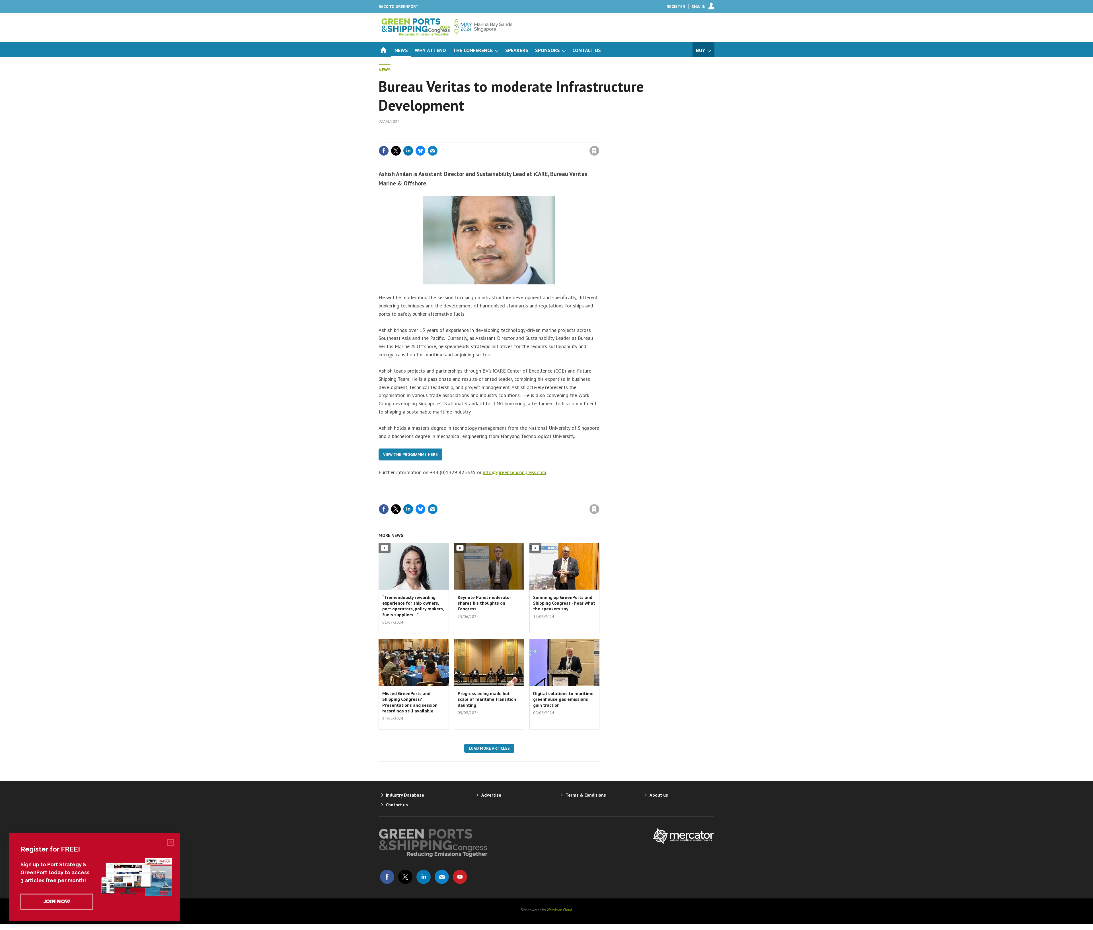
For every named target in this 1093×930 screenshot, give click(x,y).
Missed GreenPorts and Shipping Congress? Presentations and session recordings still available (409, 702)
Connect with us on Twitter (405, 876)
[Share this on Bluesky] (420, 151)
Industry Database (405, 795)
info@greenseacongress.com (514, 472)
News (385, 70)
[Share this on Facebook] (384, 151)
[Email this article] (433, 151)
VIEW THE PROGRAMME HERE (410, 454)
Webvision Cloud (559, 910)
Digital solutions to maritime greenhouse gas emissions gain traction (563, 699)
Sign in (527, 139)
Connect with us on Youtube (460, 876)
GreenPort (398, 6)
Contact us (397, 804)
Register (676, 6)
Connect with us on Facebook (387, 876)
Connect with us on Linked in (423, 876)
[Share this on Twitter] (396, 151)
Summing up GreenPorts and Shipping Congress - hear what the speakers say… (564, 603)
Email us (441, 876)
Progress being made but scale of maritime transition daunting (487, 699)
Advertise (491, 795)
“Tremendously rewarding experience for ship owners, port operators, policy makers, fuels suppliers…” (413, 605)
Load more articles (489, 748)
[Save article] (594, 151)
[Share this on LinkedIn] (408, 151)
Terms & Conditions (586, 795)
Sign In (699, 6)
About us (659, 795)
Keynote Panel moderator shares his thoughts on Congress (484, 603)
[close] (599, 139)
